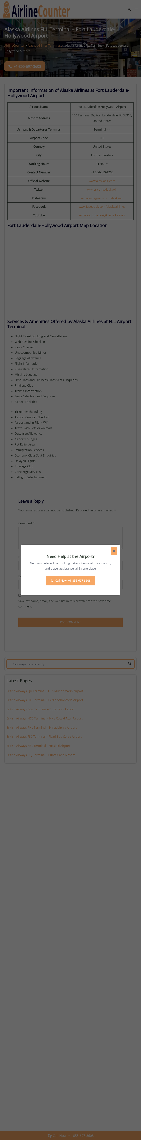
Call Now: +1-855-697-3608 (73, 580)
